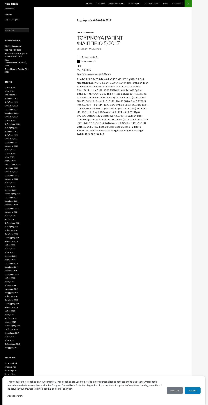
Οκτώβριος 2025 (11, 106)
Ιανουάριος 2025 (11, 109)
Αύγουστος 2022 (11, 179)
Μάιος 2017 (9, 340)
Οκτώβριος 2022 (11, 172)
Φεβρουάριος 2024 (12, 124)
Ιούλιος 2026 (10, 87)
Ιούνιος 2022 (10, 186)
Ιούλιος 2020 (10, 245)
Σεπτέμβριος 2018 (12, 304)
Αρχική (89, 4)
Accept (192, 390)
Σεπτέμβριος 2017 (12, 333)
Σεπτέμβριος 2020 (12, 238)
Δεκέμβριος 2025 (11, 98)
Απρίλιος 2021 (10, 219)
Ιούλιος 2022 (10, 183)
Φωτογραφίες (134, 4)
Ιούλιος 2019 (10, 278)
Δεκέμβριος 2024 (11, 113)
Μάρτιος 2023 (10, 161)
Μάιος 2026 (9, 91)
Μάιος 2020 (9, 252)
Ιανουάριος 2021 (11, 227)
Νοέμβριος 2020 (11, 230)
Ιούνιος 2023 (10, 153)
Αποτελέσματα (10, 370)
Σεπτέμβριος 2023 (12, 142)
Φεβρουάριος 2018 (12, 326)
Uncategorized (85, 32)
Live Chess (100, 4)
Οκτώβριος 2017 (11, 329)
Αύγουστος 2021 (11, 212)
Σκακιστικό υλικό (151, 4)
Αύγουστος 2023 (11, 146)
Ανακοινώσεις (10, 367)
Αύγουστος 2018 (11, 307)
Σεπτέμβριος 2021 (12, 208)
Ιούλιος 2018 (10, 311)
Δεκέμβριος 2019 (11, 267)
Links (165, 4)
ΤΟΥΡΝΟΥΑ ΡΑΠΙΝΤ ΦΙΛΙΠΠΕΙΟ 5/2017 (100, 40)
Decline (174, 390)
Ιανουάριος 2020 (11, 263)
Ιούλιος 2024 (10, 120)
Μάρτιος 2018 (10, 322)
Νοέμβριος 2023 (11, 135)
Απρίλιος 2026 (10, 95)
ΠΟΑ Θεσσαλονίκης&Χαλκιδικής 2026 (15, 63)
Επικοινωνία (177, 4)
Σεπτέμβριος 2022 (12, 175)
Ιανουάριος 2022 (11, 197)
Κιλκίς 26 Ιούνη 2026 (13, 46)
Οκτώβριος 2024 (11, 117)
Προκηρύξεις (10, 374)
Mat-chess (11, 3)
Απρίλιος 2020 (10, 256)
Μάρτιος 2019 (10, 285)
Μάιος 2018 (9, 315)
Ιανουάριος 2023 (11, 168)
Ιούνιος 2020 (10, 249)
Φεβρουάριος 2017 (12, 344)
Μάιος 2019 (9, 282)
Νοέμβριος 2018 (11, 296)
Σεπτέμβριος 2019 (12, 274)
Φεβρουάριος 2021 (12, 223)
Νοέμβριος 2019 (11, 271)
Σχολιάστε (96, 49)
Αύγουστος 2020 (11, 241)
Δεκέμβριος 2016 (11, 348)
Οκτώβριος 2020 (11, 234)
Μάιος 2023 (9, 157)
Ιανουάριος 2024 (11, 128)
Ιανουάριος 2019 (11, 289)
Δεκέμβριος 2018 (11, 293)
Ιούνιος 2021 (10, 216)
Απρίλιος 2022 (10, 190)
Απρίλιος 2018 (10, 318)
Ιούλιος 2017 (10, 337)
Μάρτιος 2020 (10, 260)
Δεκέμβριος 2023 (11, 131)
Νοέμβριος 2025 (11, 102)
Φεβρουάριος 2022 (12, 194)
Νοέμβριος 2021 (11, 205)
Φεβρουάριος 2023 (12, 164)
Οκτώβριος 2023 (11, 139)
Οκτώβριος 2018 (11, 300)
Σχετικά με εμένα (117, 4)
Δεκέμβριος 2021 (11, 201)
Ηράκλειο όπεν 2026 (13, 50)
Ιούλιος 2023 (10, 150)
